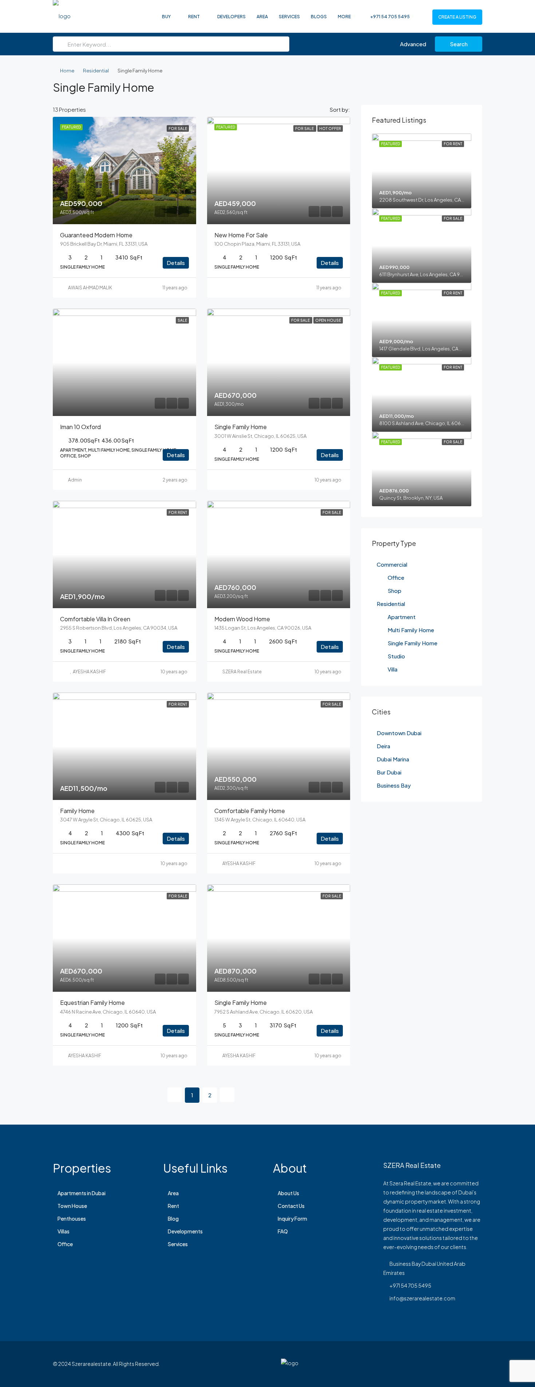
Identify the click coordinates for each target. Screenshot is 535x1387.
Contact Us (291, 1205)
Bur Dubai (389, 772)
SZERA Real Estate (242, 671)
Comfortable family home (249, 811)
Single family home (240, 427)
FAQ (283, 1231)
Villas (64, 1231)
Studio (396, 656)
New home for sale (241, 235)
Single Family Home (412, 642)
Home (67, 71)
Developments (185, 1231)
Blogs (319, 16)
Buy (166, 16)
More (344, 16)
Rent (194, 16)
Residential (96, 71)
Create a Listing (457, 17)
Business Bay (394, 785)
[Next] (227, 1094)
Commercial (392, 564)
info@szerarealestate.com (422, 1298)
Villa (392, 669)
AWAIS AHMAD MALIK (90, 287)
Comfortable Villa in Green (95, 619)
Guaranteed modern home (96, 235)
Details (176, 262)
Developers (231, 16)
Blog (173, 1218)
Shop (394, 590)
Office (396, 577)
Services (289, 16)
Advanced (412, 43)
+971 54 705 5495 (389, 16)
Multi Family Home (411, 629)
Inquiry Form (292, 1218)
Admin (75, 480)
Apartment (402, 616)
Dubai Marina (393, 759)
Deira (383, 745)
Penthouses (72, 1218)
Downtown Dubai (399, 732)
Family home (77, 811)
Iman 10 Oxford (80, 427)
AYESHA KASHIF (89, 671)
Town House (72, 1205)
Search (459, 43)
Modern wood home (242, 619)
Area (262, 16)
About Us (288, 1193)
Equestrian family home (92, 1002)
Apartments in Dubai (82, 1193)
